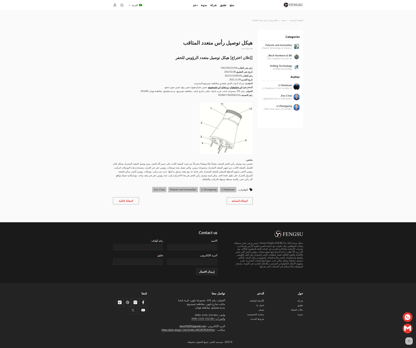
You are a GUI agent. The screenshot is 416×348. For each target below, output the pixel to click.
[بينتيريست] (127, 302)
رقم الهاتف (156, 240)
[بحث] (122, 5)
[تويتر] (133, 310)
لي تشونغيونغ (214, 87)
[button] (135, 5)
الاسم (213, 240)
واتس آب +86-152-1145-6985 (208, 318)
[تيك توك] (120, 302)
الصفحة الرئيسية (296, 20)
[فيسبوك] (143, 302)
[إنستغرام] (135, 302)
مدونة (284, 20)
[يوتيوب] (143, 310)
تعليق (159, 255)
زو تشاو (225, 87)
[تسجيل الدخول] (115, 5)
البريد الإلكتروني (207, 255)
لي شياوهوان (236, 87)
